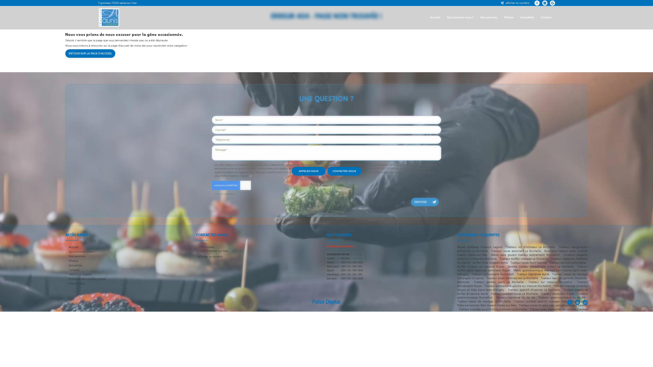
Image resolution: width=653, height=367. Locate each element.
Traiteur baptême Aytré (533, 274)
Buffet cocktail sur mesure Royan (480, 266)
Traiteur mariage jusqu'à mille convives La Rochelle (493, 309)
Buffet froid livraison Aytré (490, 262)
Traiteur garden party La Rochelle (499, 282)
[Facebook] (537, 3)
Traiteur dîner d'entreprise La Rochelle (512, 278)
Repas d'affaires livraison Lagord (479, 247)
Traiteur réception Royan (557, 293)
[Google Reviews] (552, 3)
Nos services (488, 17)
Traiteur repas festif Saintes (528, 262)
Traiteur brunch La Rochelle (567, 262)
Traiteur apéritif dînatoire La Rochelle (534, 289)
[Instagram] (544, 3)
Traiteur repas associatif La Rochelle (516, 250)
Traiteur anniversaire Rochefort (493, 274)
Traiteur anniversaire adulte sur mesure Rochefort (517, 285)
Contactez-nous (344, 171)
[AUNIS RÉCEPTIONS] (109, 17)
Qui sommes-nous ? (460, 17)
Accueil (435, 17)
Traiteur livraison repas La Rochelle (514, 293)
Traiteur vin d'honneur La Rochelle (530, 247)
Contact (546, 17)
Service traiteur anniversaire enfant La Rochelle (541, 266)
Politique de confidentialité (87, 279)
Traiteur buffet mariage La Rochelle (524, 258)
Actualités (527, 17)
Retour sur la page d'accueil (90, 53)
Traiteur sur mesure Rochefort (550, 282)
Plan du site (77, 283)
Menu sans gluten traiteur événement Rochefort (525, 254)
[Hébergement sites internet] (326, 307)
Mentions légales (80, 274)
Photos (509, 17)
